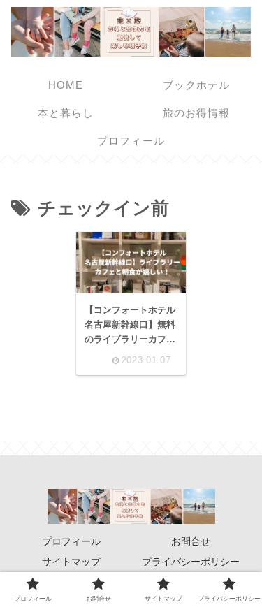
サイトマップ (71, 561)
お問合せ (190, 541)
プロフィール (71, 541)
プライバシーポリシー (191, 561)
